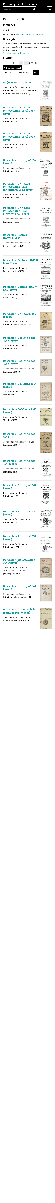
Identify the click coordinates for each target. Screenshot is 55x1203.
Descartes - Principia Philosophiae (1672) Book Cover (19, 136)
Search (34, 9)
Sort (36, 72)
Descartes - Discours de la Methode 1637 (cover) (19, 611)
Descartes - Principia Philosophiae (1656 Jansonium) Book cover (18, 186)
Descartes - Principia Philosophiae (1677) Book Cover (19, 110)
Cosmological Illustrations (20, 4)
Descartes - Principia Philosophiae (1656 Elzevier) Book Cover (16, 211)
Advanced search (12, 67)
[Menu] (49, 8)
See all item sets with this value (29, 34)
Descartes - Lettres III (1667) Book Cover (17, 236)
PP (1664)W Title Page (17, 82)
